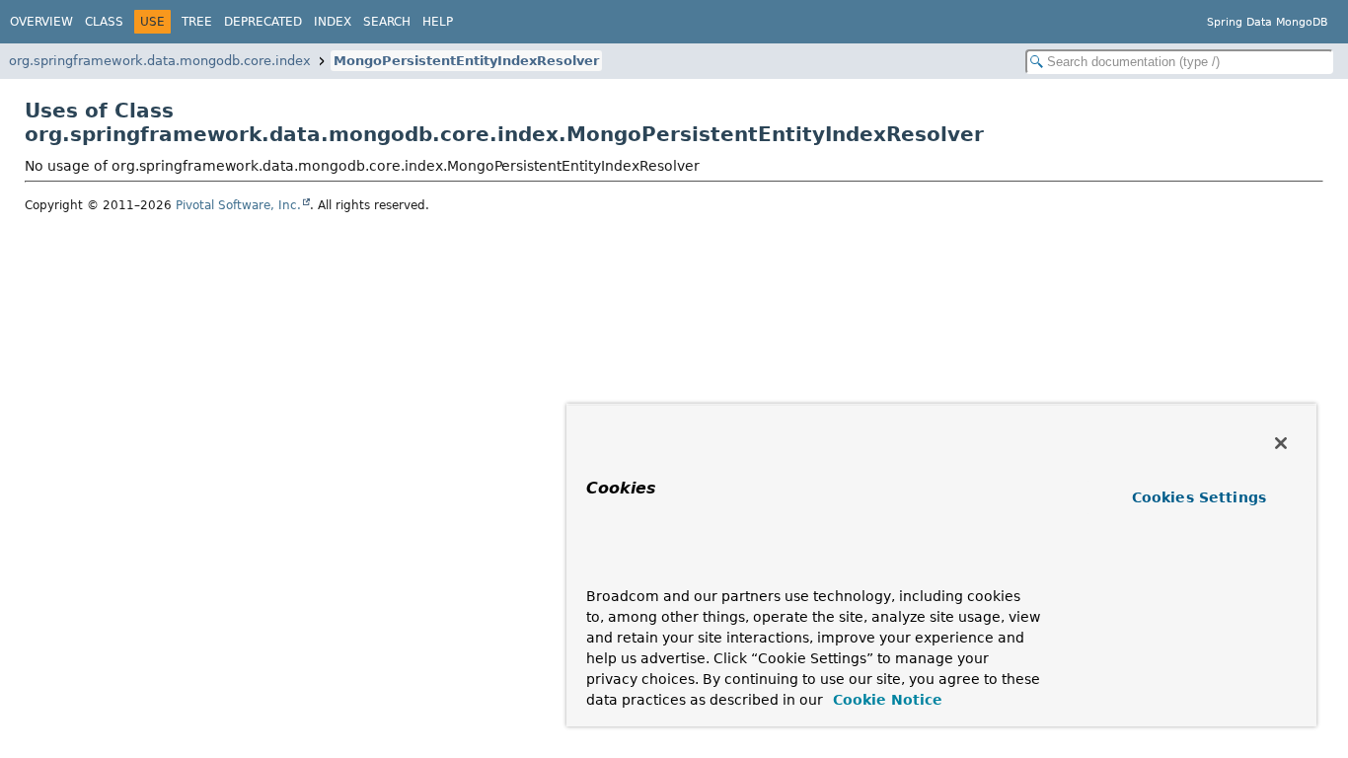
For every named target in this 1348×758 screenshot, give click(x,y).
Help (437, 22)
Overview (41, 22)
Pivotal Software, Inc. (238, 205)
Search (387, 22)
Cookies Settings (1199, 497)
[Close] (1281, 443)
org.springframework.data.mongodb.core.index (160, 60)
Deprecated (263, 22)
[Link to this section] (624, 567)
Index (332, 22)
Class (104, 22)
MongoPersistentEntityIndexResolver (466, 60)
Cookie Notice (885, 700)
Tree (197, 22)
